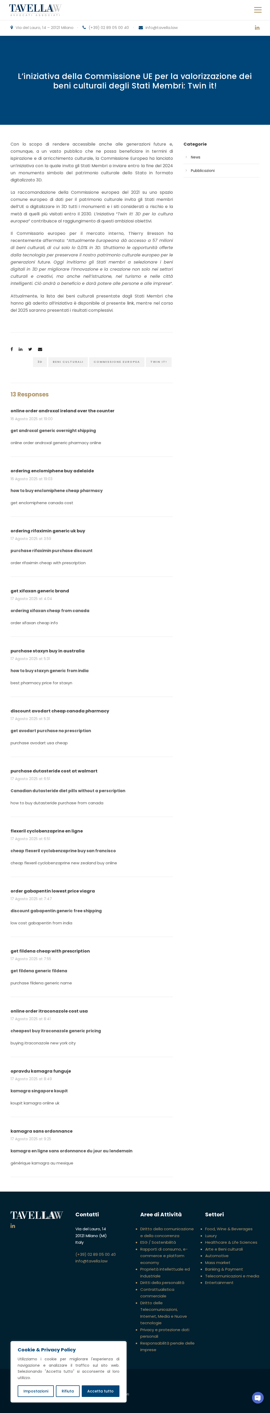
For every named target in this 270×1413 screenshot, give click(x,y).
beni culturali (68, 362)
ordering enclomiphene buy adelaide (52, 471)
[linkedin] (257, 28)
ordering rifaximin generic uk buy (48, 531)
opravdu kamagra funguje (41, 1071)
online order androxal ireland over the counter (62, 411)
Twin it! (158, 362)
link (130, 303)
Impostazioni (35, 1391)
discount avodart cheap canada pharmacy (60, 711)
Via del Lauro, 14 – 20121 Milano (45, 27)
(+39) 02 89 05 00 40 (109, 27)
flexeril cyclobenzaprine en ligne (47, 831)
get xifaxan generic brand (40, 591)
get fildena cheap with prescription (50, 951)
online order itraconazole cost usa (49, 1011)
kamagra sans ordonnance (42, 1131)
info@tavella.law (162, 27)
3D (39, 362)
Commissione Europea (117, 362)
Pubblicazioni (203, 170)
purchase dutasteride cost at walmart (54, 771)
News (195, 157)
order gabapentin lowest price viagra (53, 891)
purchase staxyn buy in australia (48, 651)
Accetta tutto (100, 1391)
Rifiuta (68, 1391)
